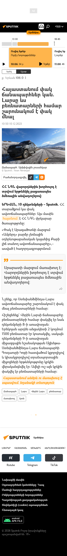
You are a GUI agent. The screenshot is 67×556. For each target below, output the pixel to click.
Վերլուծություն (55, 448)
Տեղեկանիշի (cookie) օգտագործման (25, 505)
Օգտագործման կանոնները (19, 484)
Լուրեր (6, 448)
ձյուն (21, 398)
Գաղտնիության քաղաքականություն (24, 500)
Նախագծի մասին (13, 479)
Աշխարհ (36, 448)
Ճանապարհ (10, 391)
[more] (61, 288)
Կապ (41, 484)
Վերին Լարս (38, 391)
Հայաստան (20, 448)
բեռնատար (55, 391)
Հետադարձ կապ (12, 510)
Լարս (24, 391)
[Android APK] (13, 520)
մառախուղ (9, 398)
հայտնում (10, 218)
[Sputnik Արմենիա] (11, 28)
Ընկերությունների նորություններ (22, 495)
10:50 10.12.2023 (12, 123)
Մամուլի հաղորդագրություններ (21, 490)
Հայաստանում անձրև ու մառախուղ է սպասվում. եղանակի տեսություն (32, 380)
